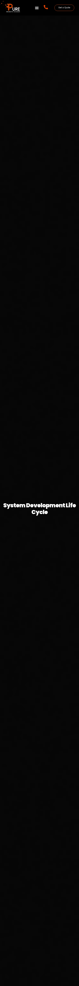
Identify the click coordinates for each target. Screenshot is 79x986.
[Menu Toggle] (37, 8)
